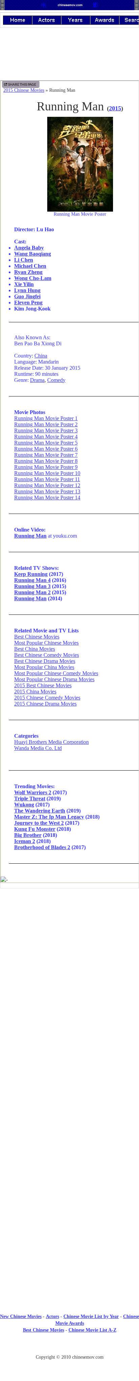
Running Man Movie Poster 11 (47, 479)
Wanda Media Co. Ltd (38, 748)
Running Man (30, 536)
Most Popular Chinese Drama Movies (54, 679)
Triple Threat (29, 798)
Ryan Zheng (28, 272)
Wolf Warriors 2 (32, 792)
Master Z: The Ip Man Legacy (49, 817)
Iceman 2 (24, 841)
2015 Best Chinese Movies (43, 685)
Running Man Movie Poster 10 (47, 473)
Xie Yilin (24, 284)
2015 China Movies (35, 691)
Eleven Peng (28, 302)
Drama (37, 380)
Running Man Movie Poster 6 (46, 449)
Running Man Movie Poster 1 (46, 418)
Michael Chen (30, 266)
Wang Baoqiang (32, 254)
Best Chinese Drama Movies (44, 661)
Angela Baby (29, 248)
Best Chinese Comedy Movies (46, 655)
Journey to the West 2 (39, 823)
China (40, 356)
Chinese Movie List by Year (91, 1316)
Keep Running (31, 574)
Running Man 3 (32, 586)
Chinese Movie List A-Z (92, 1330)
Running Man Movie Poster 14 (47, 497)
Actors (52, 1316)
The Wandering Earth (39, 811)
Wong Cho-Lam (32, 278)
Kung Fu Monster (34, 829)
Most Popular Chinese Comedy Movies (56, 673)
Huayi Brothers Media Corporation (51, 742)
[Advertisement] (69, 949)
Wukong (24, 804)
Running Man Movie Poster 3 (46, 430)
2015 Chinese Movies (23, 90)
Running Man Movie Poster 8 (46, 461)
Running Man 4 (32, 580)
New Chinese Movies (20, 1316)
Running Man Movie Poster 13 (47, 491)
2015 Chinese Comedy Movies (47, 697)
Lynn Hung (27, 290)
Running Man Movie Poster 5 (46, 443)
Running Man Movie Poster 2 (46, 424)
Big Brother (27, 835)
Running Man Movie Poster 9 (46, 467)
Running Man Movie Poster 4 (46, 436)
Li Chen (23, 260)
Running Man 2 (32, 592)
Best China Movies (34, 649)
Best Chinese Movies (36, 637)
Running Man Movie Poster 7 (46, 455)
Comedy (56, 380)
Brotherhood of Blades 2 (42, 847)
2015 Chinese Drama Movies (45, 704)
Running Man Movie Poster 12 (47, 485)
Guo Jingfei (27, 296)
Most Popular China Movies (44, 667)
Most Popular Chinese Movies (46, 643)
